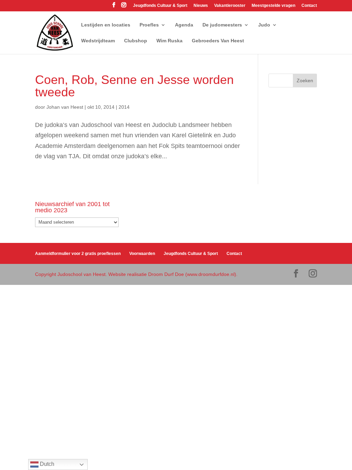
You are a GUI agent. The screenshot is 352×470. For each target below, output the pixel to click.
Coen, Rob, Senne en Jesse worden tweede (134, 86)
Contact (309, 5)
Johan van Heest (64, 107)
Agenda (184, 25)
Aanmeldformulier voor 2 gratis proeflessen (78, 253)
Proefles (149, 25)
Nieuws (201, 5)
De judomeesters (222, 25)
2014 (124, 107)
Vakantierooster (229, 5)
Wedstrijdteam (98, 40)
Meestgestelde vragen (273, 5)
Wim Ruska (169, 40)
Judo (264, 25)
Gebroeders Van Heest (218, 40)
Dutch (46, 464)
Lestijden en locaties (105, 25)
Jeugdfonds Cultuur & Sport (160, 5)
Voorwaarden (142, 253)
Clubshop (135, 40)
